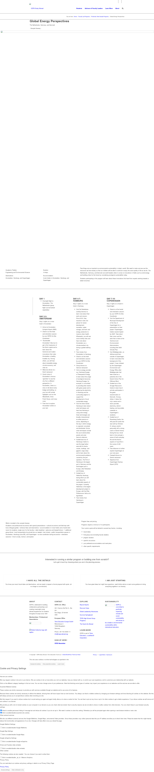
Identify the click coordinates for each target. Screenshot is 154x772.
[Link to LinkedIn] (123, 1)
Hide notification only (18, 770)
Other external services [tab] (7, 715)
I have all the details (38, 580)
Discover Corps (84, 608)
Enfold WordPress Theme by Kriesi (71, 654)
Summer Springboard (86, 615)
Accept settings (5, 770)
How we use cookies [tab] (6, 676)
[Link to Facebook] (116, 1)
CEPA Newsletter (60, 643)
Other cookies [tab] (4, 751)
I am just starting (116, 580)
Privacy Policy (4, 767)
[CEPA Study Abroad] (36, 8)
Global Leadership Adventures (89, 611)
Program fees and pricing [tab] (89, 521)
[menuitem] (79, 8)
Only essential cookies (49, 664)
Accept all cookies (35, 664)
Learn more (61, 664)
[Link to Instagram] (119, 1)
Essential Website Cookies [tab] (8, 687)
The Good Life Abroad (86, 624)
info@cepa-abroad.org (61, 634)
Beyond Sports (84, 605)
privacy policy (73, 659)
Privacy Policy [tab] (4, 760)
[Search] (123, 8)
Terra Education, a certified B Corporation (87, 635)
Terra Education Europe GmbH (64, 622)
